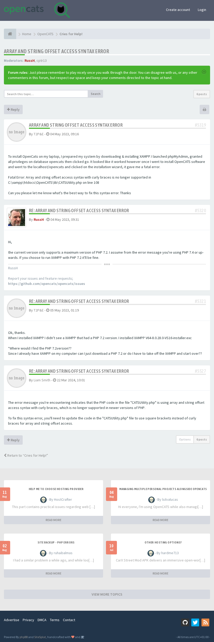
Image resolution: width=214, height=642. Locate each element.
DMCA (42, 619)
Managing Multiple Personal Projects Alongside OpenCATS (163, 489)
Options (185, 439)
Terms (55, 619)
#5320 (200, 210)
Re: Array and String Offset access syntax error (79, 210)
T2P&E (39, 134)
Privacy (28, 619)
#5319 (200, 125)
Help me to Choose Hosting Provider (56, 489)
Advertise (11, 619)
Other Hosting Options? (163, 542)
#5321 (200, 301)
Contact (69, 619)
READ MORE (53, 520)
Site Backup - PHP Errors (56, 542)
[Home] (10, 34)
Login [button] (202, 9)
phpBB (24, 637)
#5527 (200, 371)
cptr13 (42, 60)
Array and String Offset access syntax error (56, 51)
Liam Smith (42, 380)
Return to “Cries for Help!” (27, 455)
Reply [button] (15, 109)
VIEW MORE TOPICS (107, 594)
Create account (178, 9)
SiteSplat (40, 637)
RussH (30, 60)
